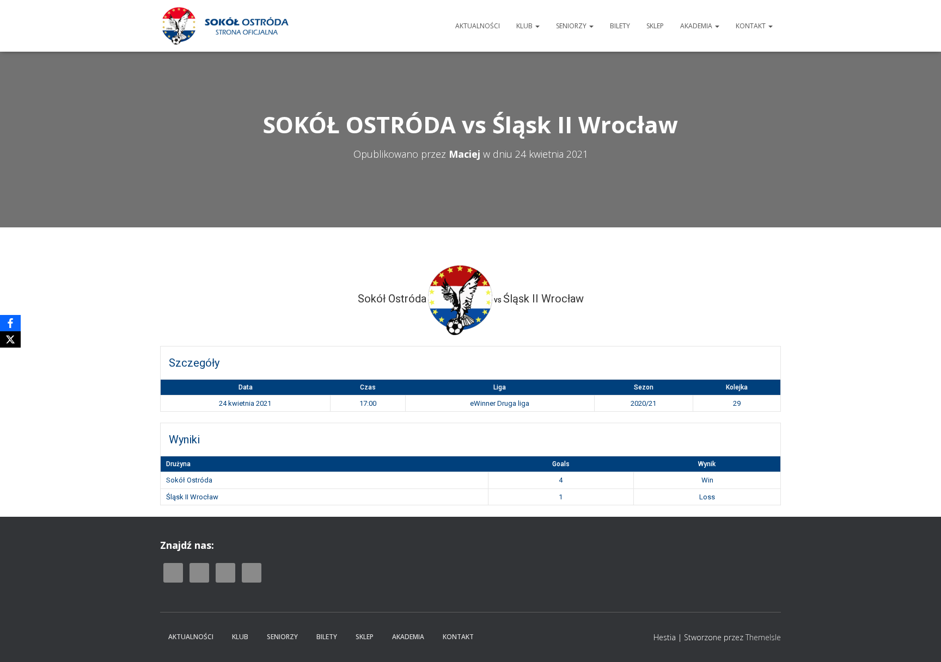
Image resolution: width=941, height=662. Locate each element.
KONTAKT (751, 25)
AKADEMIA (697, 25)
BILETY (620, 25)
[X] (10, 339)
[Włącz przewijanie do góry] (919, 640)
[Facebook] (10, 323)
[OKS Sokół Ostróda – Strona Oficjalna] (225, 25)
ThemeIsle (763, 637)
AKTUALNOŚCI (477, 25)
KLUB (525, 25)
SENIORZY (572, 25)
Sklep (655, 25)
